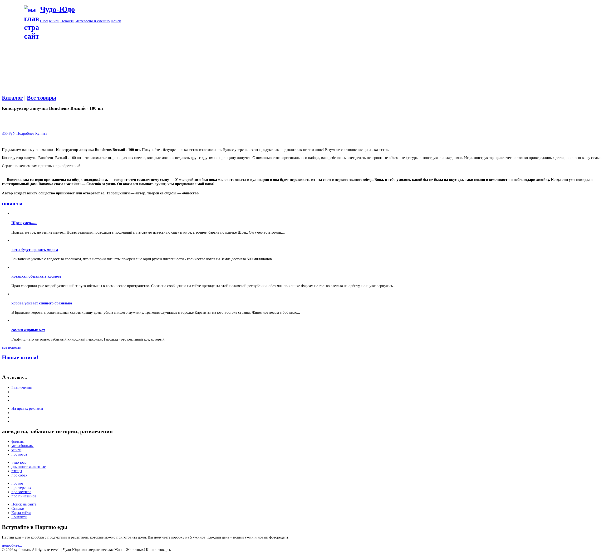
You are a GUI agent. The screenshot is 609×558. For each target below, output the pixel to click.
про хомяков (21, 492)
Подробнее (25, 133)
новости (12, 203)
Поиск (116, 21)
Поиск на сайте (23, 504)
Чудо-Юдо (57, 9)
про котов (19, 454)
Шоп (44, 21)
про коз (17, 483)
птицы (16, 471)
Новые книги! (20, 357)
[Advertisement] (323, 56)
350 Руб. (8, 133)
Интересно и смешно (92, 21)
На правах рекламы (27, 408)
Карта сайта (21, 513)
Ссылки (17, 508)
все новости (11, 347)
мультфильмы (22, 446)
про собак (19, 475)
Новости (67, 21)
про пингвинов (23, 496)
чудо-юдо (18, 462)
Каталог (12, 98)
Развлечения (21, 387)
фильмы (18, 441)
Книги (54, 21)
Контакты (19, 517)
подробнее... (12, 545)
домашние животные (28, 467)
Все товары (41, 98)
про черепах (21, 488)
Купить (41, 133)
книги (16, 450)
